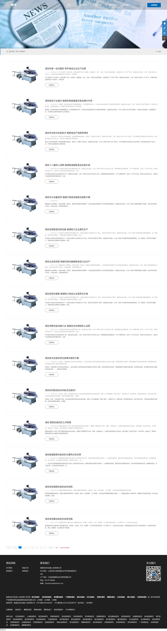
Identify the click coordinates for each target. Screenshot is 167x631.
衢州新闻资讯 (122, 619)
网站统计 (3, 630)
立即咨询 (154, 5)
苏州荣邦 (89, 603)
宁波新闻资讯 (52, 619)
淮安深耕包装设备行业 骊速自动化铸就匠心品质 (67, 326)
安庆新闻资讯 (97, 622)
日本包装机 (91, 597)
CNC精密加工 (70, 609)
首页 (69, 5)
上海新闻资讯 (31, 616)
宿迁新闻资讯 (29, 619)
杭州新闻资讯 (41, 619)
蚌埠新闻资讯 (38, 622)
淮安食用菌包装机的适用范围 (59, 519)
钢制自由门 (48, 609)
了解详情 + (51, 85)
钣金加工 (18, 609)
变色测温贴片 (58, 609)
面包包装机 (81, 597)
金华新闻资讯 (110, 619)
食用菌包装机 (58, 597)
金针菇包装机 (46, 597)
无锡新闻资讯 (54, 616)
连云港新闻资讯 (113, 616)
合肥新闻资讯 (14, 622)
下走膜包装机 (70, 597)
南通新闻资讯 (101, 616)
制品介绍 (97, 5)
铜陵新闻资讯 (85, 622)
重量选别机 (28, 609)
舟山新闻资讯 (133, 619)
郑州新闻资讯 (132, 622)
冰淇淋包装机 (142, 597)
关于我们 (83, 5)
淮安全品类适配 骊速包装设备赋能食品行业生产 (67, 261)
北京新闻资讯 (20, 616)
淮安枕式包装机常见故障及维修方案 (62, 358)
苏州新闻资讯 (89, 616)
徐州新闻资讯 (66, 616)
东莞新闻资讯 (14, 625)
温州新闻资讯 (64, 619)
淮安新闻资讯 (125, 616)
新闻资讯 (112, 5)
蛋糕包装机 (111, 597)
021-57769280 (50, 580)
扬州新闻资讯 (149, 616)
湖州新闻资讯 (87, 619)
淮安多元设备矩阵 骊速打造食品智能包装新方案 (67, 197)
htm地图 (47, 600)
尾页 (57, 547)
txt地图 (54, 600)
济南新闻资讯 (109, 622)
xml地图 (39, 600)
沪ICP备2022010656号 (44, 603)
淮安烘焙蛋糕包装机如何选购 (59, 487)
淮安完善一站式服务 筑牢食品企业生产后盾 (65, 68)
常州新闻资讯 (78, 616)
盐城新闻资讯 (137, 616)
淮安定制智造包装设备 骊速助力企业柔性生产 (66, 229)
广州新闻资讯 (143, 622)
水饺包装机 (121, 597)
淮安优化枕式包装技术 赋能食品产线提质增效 (66, 133)
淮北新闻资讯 (74, 622)
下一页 (50, 547)
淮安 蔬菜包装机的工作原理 (58, 422)
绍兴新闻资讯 (99, 619)
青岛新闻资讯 (120, 622)
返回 (158, 51)
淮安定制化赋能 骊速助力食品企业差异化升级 (66, 294)
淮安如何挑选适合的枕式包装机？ (61, 390)
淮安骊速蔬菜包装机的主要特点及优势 (63, 454)
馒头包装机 (131, 597)
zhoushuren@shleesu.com (54, 583)
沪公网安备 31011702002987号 (65, 603)
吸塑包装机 (38, 609)
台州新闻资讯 (145, 619)
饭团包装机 (101, 597)
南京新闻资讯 (43, 616)
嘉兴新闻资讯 (75, 619)
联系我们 (126, 5)
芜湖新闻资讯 (26, 622)
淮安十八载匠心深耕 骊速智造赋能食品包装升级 (67, 165)
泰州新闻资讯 (17, 619)
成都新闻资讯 (26, 625)
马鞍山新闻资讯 (61, 622)
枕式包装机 (36, 597)
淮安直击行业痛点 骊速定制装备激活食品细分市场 (68, 101)
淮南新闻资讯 (49, 622)
